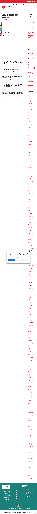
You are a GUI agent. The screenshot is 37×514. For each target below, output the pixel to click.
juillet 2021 (29, 184)
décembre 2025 (30, 106)
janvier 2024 (30, 138)
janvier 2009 (30, 409)
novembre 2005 (30, 463)
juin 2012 (29, 348)
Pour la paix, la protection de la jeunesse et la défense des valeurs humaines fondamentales (31, 75)
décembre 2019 (30, 211)
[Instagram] (34, 1)
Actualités (23, 4)
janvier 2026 (30, 104)
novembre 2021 (30, 178)
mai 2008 (29, 421)
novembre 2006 (30, 446)
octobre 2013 (30, 323)
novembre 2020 (30, 195)
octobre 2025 (30, 109)
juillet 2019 (29, 218)
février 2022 (30, 173)
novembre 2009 (30, 395)
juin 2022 (29, 167)
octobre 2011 (30, 360)
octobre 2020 (30, 196)
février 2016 (30, 280)
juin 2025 (29, 113)
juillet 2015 (29, 291)
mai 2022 (29, 169)
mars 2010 (29, 389)
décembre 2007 (30, 429)
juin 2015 (29, 293)
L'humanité (20, 489)
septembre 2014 (30, 306)
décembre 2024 (30, 121)
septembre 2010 (30, 380)
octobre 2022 (30, 161)
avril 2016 (29, 277)
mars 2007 (29, 440)
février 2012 (30, 354)
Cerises (19, 493)
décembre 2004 (30, 478)
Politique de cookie (14, 262)
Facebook (8, 491)
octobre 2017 (30, 250)
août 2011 (29, 363)
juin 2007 (29, 437)
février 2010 (30, 391)
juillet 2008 (29, 418)
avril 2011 (29, 369)
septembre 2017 (30, 251)
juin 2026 (29, 97)
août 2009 (29, 400)
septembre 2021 (30, 181)
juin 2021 (29, 185)
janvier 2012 (30, 355)
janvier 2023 (30, 156)
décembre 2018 (30, 228)
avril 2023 (29, 152)
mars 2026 (29, 101)
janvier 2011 (29, 374)
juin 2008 (29, 420)
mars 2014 (29, 316)
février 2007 (30, 441)
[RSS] (1, 28)
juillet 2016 (29, 273)
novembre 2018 (30, 230)
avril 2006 (29, 455)
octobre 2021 (30, 179)
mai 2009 (29, 403)
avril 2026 (29, 100)
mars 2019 (29, 224)
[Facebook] (27, 1)
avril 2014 (29, 314)
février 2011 (29, 372)
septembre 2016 (30, 270)
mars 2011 (29, 371)
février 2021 (30, 190)
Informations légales (10, 508)
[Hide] (0, 35)
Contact (21, 7)
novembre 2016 (30, 267)
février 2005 (30, 475)
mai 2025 (29, 115)
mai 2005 (29, 472)
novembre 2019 (30, 213)
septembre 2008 (30, 415)
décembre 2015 (30, 283)
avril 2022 (29, 170)
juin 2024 (29, 130)
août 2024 (29, 127)
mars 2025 (29, 118)
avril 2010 (29, 388)
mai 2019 (29, 221)
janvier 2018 (30, 245)
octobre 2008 (30, 414)
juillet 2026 (29, 95)
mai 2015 (29, 294)
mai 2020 (29, 204)
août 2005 (29, 467)
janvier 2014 (30, 319)
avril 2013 (29, 332)
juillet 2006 (29, 450)
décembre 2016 (30, 265)
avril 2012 (29, 351)
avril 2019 (29, 222)
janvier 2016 (30, 282)
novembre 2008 (30, 412)
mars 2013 (29, 334)
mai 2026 (29, 98)
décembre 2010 (30, 375)
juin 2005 (29, 470)
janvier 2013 (30, 337)
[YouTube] (30, 1)
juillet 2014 (29, 309)
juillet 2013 (29, 328)
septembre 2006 (30, 449)
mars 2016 (29, 279)
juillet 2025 (29, 112)
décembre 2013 (30, 320)
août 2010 (29, 381)
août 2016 (29, 271)
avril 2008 (29, 423)
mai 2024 (29, 132)
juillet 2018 (29, 236)
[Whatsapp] (1, 27)
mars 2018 (29, 242)
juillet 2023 (29, 147)
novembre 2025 (30, 107)
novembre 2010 (30, 377)
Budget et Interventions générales (8, 100)
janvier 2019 (30, 227)
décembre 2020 (30, 193)
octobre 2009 (30, 397)
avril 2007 (29, 438)
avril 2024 (29, 133)
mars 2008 (29, 424)
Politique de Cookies (17, 508)
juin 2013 (29, 329)
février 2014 (30, 317)
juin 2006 (29, 452)
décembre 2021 (30, 176)
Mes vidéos (28, 4)
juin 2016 (29, 274)
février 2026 (30, 103)
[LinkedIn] (32, 1)
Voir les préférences (26, 260)
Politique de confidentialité (21, 262)
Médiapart (20, 497)
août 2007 (29, 435)
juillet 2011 (29, 365)
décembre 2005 (30, 461)
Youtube (7, 497)
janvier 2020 (30, 210)
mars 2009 (29, 406)
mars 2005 (29, 473)
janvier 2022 (30, 175)
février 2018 (30, 244)
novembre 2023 (30, 141)
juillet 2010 (29, 383)
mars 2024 (29, 135)
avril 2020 (29, 205)
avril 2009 (29, 404)
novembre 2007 (30, 430)
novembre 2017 (30, 248)
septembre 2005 (30, 466)
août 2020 (29, 199)
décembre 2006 (30, 444)
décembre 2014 (30, 302)
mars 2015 (29, 297)
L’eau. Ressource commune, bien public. (8, 103)
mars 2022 (29, 172)
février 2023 (30, 155)
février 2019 (30, 225)
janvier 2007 (30, 443)
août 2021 (29, 182)
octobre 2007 (30, 432)
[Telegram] (1, 30)
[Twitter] (29, 1)
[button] (13, 9)
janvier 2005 (30, 476)
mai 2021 (29, 187)
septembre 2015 (30, 288)
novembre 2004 (30, 479)
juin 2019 (29, 219)
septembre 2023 (30, 144)
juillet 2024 (29, 129)
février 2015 (30, 299)
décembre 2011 (30, 357)
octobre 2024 (30, 124)
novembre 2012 (30, 340)
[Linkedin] (1, 32)
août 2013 (29, 326)
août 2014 (29, 308)
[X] (1, 25)
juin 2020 (29, 202)
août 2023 (29, 146)
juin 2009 (29, 401)
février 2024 (30, 136)
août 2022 (29, 164)
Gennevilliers (15, 4)
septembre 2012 (30, 343)
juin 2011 (29, 366)
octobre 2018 (30, 231)
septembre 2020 (30, 198)
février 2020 (30, 208)
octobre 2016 (30, 268)
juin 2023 (29, 149)
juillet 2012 (29, 346)
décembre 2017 (30, 247)
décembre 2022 (30, 158)
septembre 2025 (30, 110)
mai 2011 (29, 368)
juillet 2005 (29, 469)
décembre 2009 (30, 394)
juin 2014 (29, 311)
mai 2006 (29, 453)
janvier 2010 (30, 392)
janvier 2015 (30, 300)
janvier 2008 (30, 427)
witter (8, 493)
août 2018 (29, 234)
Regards (19, 491)
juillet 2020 (29, 201)
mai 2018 (29, 239)
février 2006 (30, 458)
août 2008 (29, 417)
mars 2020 (29, 207)
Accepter (11, 260)
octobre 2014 (30, 305)
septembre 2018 (30, 233)
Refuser (18, 260)
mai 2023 (29, 150)
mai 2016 (29, 276)
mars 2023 (29, 153)
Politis (19, 495)
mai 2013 (29, 331)
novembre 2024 (30, 123)
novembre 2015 (30, 285)
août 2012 (29, 345)
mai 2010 (29, 386)
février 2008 (30, 426)
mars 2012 (29, 352)
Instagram (8, 495)
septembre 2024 (30, 126)
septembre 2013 (30, 325)
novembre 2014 (30, 303)
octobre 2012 (30, 342)
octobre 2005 (30, 464)
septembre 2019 (30, 216)
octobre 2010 (30, 378)
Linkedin (7, 499)
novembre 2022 (30, 159)
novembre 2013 (30, 322)
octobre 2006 (30, 447)
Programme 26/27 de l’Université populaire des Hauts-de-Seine (31, 24)
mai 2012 (29, 349)
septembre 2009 (30, 398)
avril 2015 (29, 296)
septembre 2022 (30, 162)
